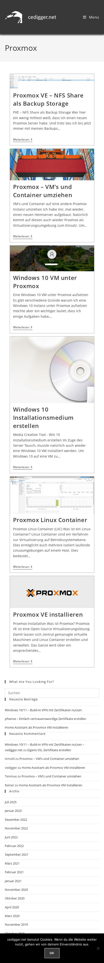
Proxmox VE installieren (48, 614)
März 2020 (12, 916)
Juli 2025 (10, 802)
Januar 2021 (13, 881)
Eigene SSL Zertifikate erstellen (49, 750)
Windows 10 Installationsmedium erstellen (43, 417)
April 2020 (12, 907)
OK (52, 953)
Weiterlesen (22, 140)
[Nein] (98, 948)
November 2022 (16, 828)
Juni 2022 (11, 837)
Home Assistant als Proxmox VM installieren (36, 727)
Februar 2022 (14, 846)
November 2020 (16, 889)
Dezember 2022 (16, 819)
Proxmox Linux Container (50, 520)
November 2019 (16, 924)
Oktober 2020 (14, 898)
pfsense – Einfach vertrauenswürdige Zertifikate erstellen (45, 719)
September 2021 (16, 854)
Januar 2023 (13, 810)
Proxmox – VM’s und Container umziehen (42, 191)
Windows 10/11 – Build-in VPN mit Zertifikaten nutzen (43, 710)
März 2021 (12, 863)
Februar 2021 (14, 872)
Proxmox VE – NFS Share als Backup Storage (48, 99)
